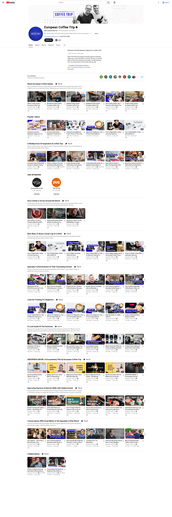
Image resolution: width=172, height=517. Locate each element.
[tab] (30, 45)
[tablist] (86, 45)
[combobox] (82, 2)
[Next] (144, 96)
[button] (71, 69)
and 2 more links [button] (65, 36)
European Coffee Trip (32, 107)
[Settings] (158, 2)
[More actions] (45, 104)
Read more (71, 69)
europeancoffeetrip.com (53, 36)
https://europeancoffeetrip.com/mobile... (79, 67)
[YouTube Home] (10, 2)
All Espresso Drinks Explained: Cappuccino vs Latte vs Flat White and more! (85, 50)
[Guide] (3, 2)
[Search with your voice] (114, 2)
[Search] (108, 2)
